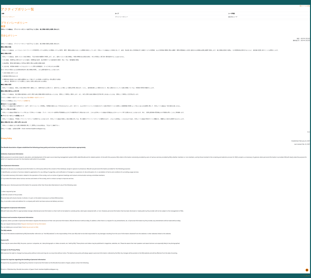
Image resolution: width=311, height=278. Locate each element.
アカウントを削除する (23, 101)
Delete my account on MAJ (30, 227)
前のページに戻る (305, 6)
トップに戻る (304, 276)
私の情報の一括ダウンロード (36, 97)
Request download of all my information (33, 224)
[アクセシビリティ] (306, 270)
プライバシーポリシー (8, 17)
